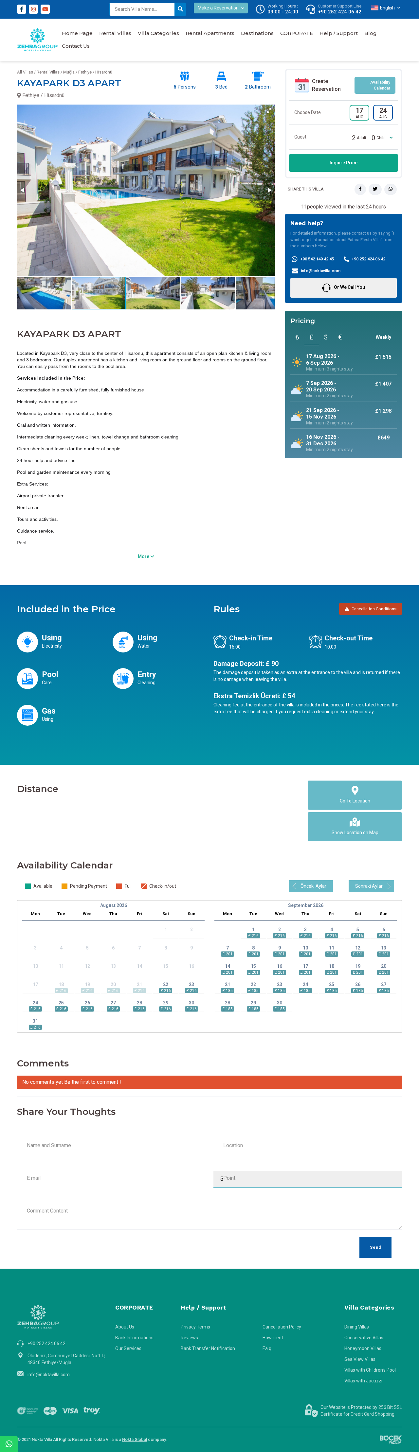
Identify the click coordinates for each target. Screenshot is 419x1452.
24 (35, 1002)
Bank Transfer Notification (208, 1348)
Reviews (189, 1337)
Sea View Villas (359, 1359)
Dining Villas (356, 1326)
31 (35, 1021)
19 (357, 966)
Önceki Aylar (313, 886)
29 (165, 1002)
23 (191, 984)
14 (227, 966)
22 (165, 984)
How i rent (273, 1337)
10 (305, 947)
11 (331, 947)
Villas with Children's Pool (370, 1370)
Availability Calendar (380, 85)
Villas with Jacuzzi (363, 1380)
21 (227, 984)
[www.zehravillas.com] (37, 40)
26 (87, 1002)
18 (331, 966)
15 (253, 966)
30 (191, 1002)
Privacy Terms (195, 1326)
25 (61, 1002)
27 (113, 1002)
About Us (124, 1326)
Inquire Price (343, 162)
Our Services (128, 1348)
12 (357, 947)
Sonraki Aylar (369, 886)
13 (383, 947)
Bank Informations (134, 1337)
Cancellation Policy (282, 1326)
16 (279, 966)
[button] (269, 110)
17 (305, 966)
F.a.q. (267, 1348)
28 (139, 1002)
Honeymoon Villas (362, 1348)
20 (383, 966)
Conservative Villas (363, 1337)
